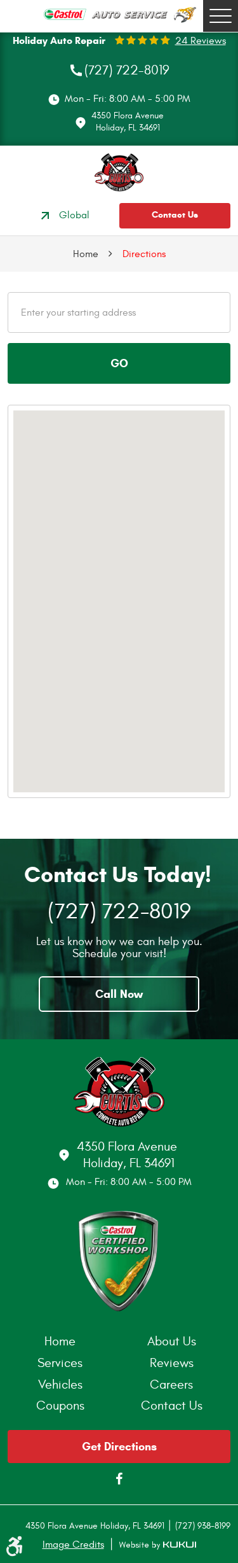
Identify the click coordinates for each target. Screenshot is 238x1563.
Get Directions (119, 1447)
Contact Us (175, 214)
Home (85, 254)
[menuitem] (63, 1341)
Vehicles (60, 1384)
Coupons (60, 1405)
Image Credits (73, 1544)
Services (60, 1363)
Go (119, 363)
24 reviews (200, 41)
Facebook (119, 1479)
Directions (144, 254)
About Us (171, 1341)
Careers (171, 1384)
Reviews (172, 1363)
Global (74, 215)
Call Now (119, 994)
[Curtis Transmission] (119, 172)
